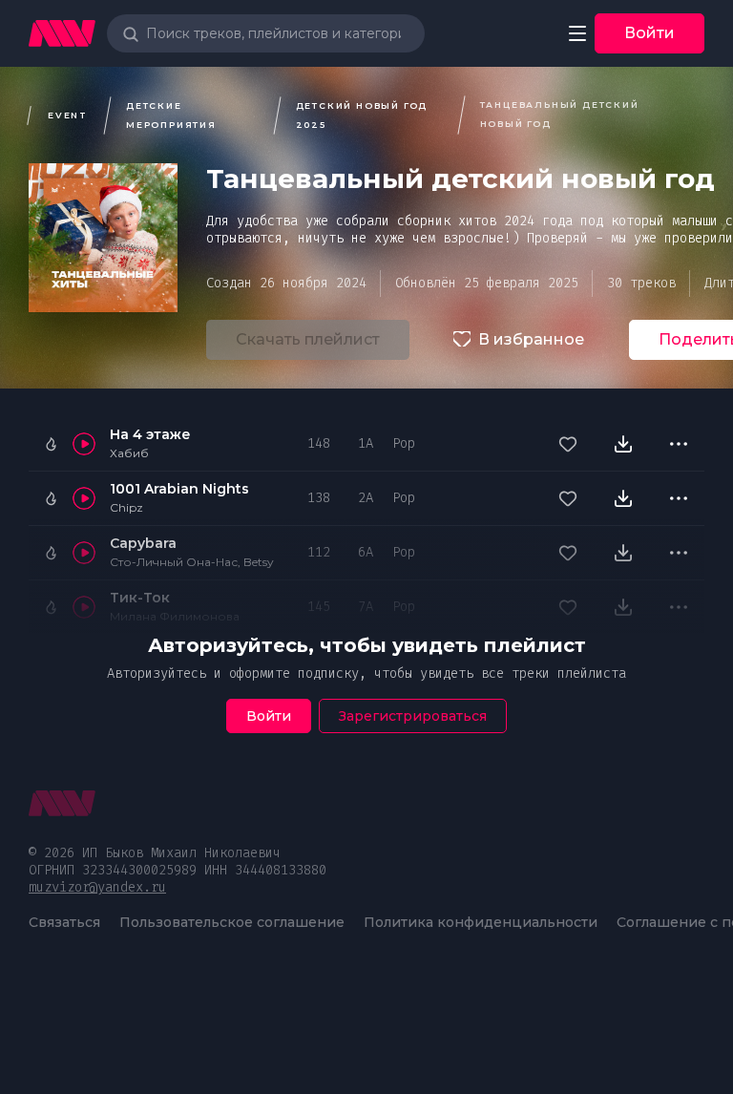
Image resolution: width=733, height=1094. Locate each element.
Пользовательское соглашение (232, 922)
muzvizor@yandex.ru (97, 887)
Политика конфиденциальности (480, 922)
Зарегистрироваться (413, 716)
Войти (649, 33)
